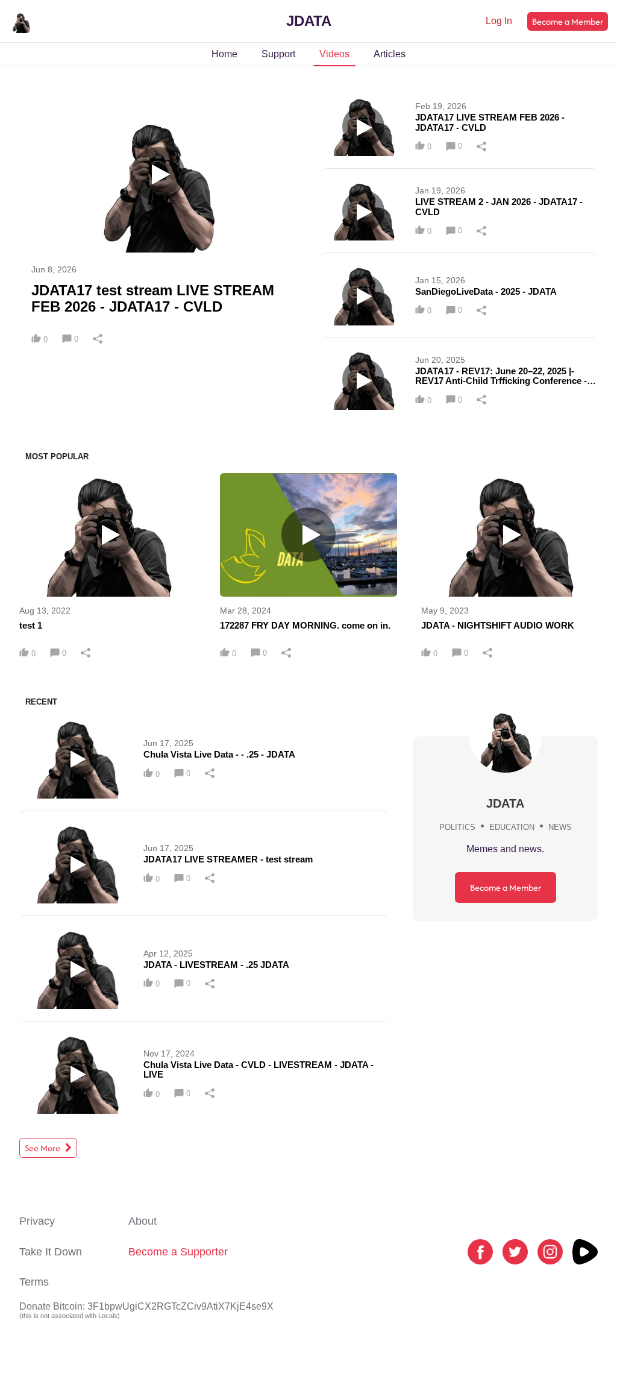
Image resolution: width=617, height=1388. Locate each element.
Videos (334, 54)
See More (43, 1147)
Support (278, 54)
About (142, 1221)
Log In (499, 21)
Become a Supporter (178, 1252)
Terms (34, 1282)
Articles (390, 54)
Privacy (37, 1221)
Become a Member (567, 21)
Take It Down (50, 1252)
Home (224, 54)
